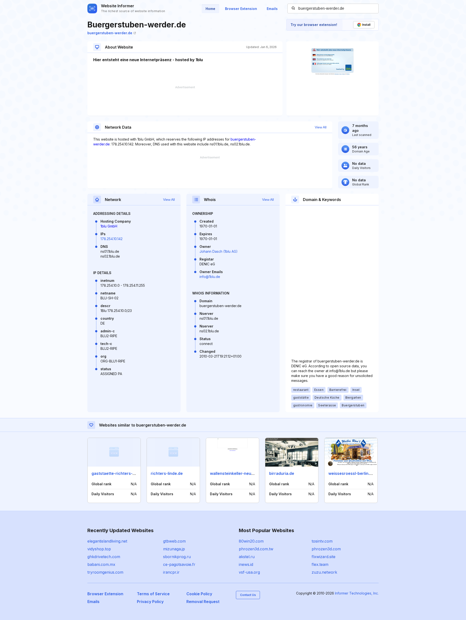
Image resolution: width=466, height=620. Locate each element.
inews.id (246, 564)
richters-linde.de (167, 473)
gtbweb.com (174, 541)
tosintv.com (322, 541)
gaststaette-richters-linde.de (120, 473)
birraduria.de (281, 473)
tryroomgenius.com (105, 572)
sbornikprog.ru (177, 556)
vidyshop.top (99, 548)
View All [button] (320, 127)
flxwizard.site (323, 556)
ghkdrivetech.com (103, 556)
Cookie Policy (199, 593)
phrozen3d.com (326, 548)
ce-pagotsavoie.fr (179, 564)
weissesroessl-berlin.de (351, 473)
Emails (272, 9)
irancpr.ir (171, 572)
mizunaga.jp (174, 548)
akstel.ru (247, 556)
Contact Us (248, 595)
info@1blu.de (210, 277)
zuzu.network (324, 572)
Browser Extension (241, 9)
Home (210, 9)
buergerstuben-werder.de (109, 33)
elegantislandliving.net (107, 541)
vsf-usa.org (249, 572)
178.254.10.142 (111, 239)
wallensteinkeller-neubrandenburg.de (246, 473)
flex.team (320, 564)
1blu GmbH (108, 226)
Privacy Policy (150, 601)
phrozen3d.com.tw (256, 548)
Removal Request (202, 601)
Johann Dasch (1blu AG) (219, 251)
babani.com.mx (101, 564)
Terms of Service (153, 593)
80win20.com (251, 541)
